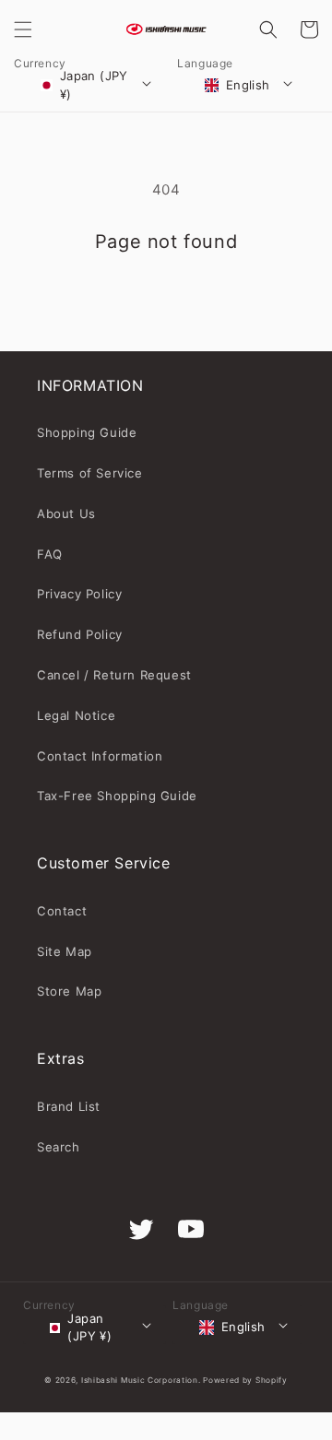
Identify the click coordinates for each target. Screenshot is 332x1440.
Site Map (64, 951)
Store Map (69, 991)
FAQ (50, 554)
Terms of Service (90, 473)
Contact (62, 910)
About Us (66, 513)
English (248, 84)
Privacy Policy (79, 593)
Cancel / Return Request (114, 674)
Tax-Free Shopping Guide (117, 795)
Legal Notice (76, 715)
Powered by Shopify (245, 1380)
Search (58, 1146)
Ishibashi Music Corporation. (142, 1380)
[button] (23, 29)
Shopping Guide (86, 432)
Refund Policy (80, 634)
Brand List (69, 1106)
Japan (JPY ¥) (94, 84)
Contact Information (99, 756)
